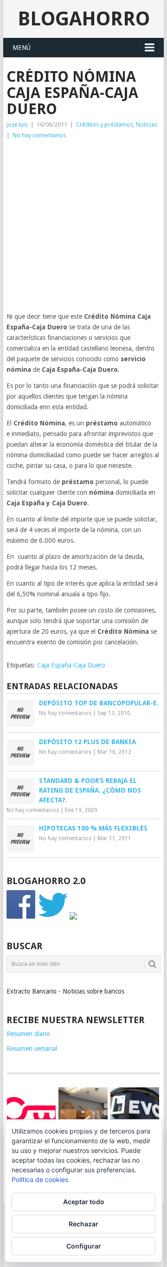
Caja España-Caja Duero (71, 665)
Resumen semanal (31, 1048)
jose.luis (17, 124)
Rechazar (83, 1224)
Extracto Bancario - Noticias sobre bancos (65, 991)
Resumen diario (28, 1033)
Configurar (83, 1246)
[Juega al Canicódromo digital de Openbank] (31, 1110)
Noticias (146, 124)
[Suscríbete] (73, 917)
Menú (22, 47)
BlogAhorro (84, 18)
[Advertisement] (83, 228)
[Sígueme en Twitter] (53, 917)
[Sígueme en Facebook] (21, 917)
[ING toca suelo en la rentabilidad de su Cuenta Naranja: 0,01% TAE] (82, 1111)
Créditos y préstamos (104, 124)
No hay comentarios (39, 135)
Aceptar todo (83, 1202)
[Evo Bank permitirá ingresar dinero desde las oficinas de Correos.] (134, 1110)
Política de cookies (40, 1179)
